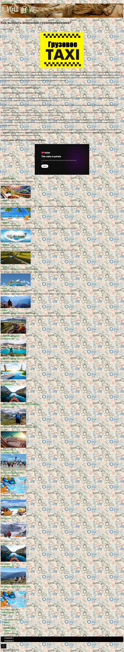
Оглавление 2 (9, 641)
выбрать (4, 179)
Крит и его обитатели (8, 381)
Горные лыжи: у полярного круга (12, 495)
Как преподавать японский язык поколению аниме (19, 427)
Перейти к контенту (7, 2)
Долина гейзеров (7, 450)
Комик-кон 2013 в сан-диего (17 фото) (14, 359)
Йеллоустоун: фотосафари (10, 336)
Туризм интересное (7, 339)
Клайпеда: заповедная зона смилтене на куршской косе (20, 404)
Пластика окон (6, 518)
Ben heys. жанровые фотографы (12, 473)
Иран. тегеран (5, 564)
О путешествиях (6, 384)
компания (10, 179)
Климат (7, 622)
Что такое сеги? (6, 541)
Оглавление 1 (9, 638)
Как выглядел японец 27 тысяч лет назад (15, 587)
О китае (3, 521)
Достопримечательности (9, 361)
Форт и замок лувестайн (9, 609)
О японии (10, 29)
